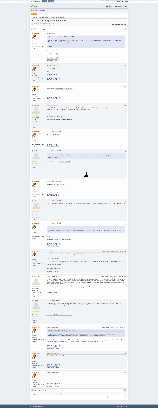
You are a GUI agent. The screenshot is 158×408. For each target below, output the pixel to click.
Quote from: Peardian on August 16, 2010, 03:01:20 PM (61, 36)
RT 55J (35, 151)
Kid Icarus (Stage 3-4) (52, 74)
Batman (52, 375)
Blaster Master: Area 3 (57, 356)
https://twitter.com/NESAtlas (52, 60)
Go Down (33, 29)
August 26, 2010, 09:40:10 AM (52, 65)
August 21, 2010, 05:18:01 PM (52, 33)
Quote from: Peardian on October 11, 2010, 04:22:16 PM (61, 330)
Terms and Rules (120, 406)
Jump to (105, 397)
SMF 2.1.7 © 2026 (33, 406)
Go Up (32, 390)
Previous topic (116, 24)
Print (125, 29)
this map (101, 341)
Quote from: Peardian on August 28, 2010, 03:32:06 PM (61, 154)
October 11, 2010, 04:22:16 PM (52, 300)
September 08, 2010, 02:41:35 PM (53, 181)
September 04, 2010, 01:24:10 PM (53, 131)
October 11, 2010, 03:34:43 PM (52, 276)
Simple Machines (40, 406)
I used (62, 340)
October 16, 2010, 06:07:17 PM (52, 353)
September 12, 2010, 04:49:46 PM (53, 223)
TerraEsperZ (37, 276)
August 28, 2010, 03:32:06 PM (52, 105)
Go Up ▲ (126, 406)
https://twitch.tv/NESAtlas (52, 59)
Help (114, 406)
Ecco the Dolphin (61, 375)
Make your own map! (64, 162)
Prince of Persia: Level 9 (61, 184)
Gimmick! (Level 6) (51, 68)
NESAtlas (37, 34)
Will (35, 201)
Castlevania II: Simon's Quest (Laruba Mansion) (63, 239)
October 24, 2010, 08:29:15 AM (52, 372)
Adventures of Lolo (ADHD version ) (56, 257)
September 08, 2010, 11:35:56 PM (53, 200)
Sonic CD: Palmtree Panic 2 (53, 258)
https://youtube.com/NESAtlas (53, 58)
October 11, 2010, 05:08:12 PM (52, 327)
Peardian (37, 105)
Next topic (123, 24)
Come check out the (59, 119)
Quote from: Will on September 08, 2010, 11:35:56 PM (61, 227)
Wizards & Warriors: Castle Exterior (63, 88)
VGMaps (34, 6)
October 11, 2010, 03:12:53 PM (52, 251)
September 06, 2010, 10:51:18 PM (53, 150)
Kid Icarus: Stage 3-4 (55, 54)
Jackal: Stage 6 (56, 134)
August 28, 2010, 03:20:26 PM (52, 86)
